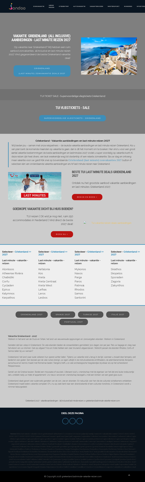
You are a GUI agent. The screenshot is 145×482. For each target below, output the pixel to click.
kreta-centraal (22, 454)
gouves (88, 446)
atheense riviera (33, 444)
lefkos (94, 454)
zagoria (109, 467)
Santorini (80, 297)
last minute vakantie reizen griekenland (37, 434)
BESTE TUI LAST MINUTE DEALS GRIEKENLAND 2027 (101, 174)
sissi (48, 464)
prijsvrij (85, 434)
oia (51, 459)
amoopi (92, 441)
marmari (29, 457)
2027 (16, 436)
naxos (127, 457)
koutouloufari (122, 452)
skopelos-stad (108, 464)
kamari (44, 449)
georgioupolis (73, 446)
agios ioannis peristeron (92, 439)
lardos (76, 454)
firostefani (35, 446)
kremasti (132, 452)
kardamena (84, 449)
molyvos (70, 457)
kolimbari (25, 452)
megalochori (14, 457)
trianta (43, 467)
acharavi (121, 436)
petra (18, 462)
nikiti (40, 459)
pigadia (24, 462)
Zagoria (115, 281)
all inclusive (58, 434)
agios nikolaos (109, 439)
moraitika (90, 457)
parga (65, 459)
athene (44, 444)
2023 (121, 434)
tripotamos (51, 467)
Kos (40, 273)
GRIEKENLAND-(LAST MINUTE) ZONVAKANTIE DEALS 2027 (42, 70)
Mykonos (80, 269)
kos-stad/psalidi (96, 452)
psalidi (93, 462)
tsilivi (66, 467)
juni (67, 436)
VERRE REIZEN (51, 6)
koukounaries (110, 452)
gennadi (55, 446)
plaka (31, 462)
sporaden (124, 464)
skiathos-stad (87, 464)
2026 (11, 436)
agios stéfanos (20, 441)
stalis (131, 464)
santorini (34, 464)
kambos (51, 449)
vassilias (73, 467)
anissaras (124, 441)
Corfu (5, 281)
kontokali (52, 452)
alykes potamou (64, 441)
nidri (28, 459)
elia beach (115, 444)
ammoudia (83, 441)
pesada (12, 462)
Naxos (79, 273)
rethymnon (112, 462)
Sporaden (117, 277)
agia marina (21, 439)
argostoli (15, 444)
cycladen (99, 444)
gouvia (95, 446)
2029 (27, 436)
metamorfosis (60, 457)
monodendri (80, 457)
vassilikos (81, 467)
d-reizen (76, 434)
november (103, 436)
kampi (67, 449)
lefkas (88, 454)
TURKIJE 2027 (90, 314)
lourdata (130, 454)
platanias (37, 462)
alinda (37, 441)
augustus (77, 436)
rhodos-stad (130, 462)
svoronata (22, 467)
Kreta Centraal (47, 281)
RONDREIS (128, 6)
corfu (92, 444)
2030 (32, 436)
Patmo (79, 285)
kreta (13, 454)
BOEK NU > (62, 234)
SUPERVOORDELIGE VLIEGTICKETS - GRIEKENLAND (72, 118)
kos (65, 452)
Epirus (6, 289)
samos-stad (25, 464)
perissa (123, 459)
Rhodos (79, 289)
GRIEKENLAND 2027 (32, 314)
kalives (28, 449)
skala (59, 464)
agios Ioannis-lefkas (73, 439)
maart (52, 436)
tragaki (36, 467)
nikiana (34, 459)
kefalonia (113, 449)
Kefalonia (44, 269)
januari (38, 436)
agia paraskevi (33, 439)
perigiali (116, 459)
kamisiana (60, 449)
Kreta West (45, 285)
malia (22, 457)
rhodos (121, 462)
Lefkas (42, 289)
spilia (117, 464)
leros (100, 454)
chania (74, 444)
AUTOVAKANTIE (79, 6)
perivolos (131, 459)
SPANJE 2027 (63, 314)
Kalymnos (8, 293)
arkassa (23, 444)
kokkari (17, 452)
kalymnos (36, 449)
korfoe (59, 452)
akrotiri (30, 441)
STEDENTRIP (64, 6)
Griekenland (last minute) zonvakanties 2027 (95, 160)
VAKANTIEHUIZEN (96, 6)
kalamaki (13, 449)
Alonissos (8, 269)
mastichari (38, 457)
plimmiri (66, 462)
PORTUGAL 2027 (73, 322)
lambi (71, 454)
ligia (111, 454)
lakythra (64, 454)
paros (77, 459)
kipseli (10, 452)
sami (10, 464)
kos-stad (71, 452)
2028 (22, 436)
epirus (130, 444)
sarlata (42, 464)
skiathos (77, 464)
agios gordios (45, 439)
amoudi (75, 441)
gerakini (63, 446)
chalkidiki (66, 444)
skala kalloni (67, 464)
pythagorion (102, 462)
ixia (130, 446)
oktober (95, 436)
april (58, 436)
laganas (56, 454)
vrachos (89, 467)
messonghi (48, 457)
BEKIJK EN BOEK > (87, 197)
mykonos (98, 457)
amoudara (101, 441)
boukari (58, 444)
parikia (71, 459)
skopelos (97, 464)
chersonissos (83, 444)
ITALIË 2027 (117, 314)
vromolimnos (99, 467)
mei (62, 436)
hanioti (102, 446)
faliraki (23, 446)
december (113, 436)
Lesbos (42, 297)
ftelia (49, 446)
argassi (133, 441)
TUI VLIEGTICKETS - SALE (72, 108)
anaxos (117, 441)
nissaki (46, 459)
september (86, 436)
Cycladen (8, 285)
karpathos (94, 449)
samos (16, 464)
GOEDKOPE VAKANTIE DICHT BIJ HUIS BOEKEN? (43, 209)
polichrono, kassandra (80, 462)
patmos (91, 459)
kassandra (104, 449)
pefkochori (99, 459)
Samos (79, 293)
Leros (41, 293)
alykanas (53, 441)
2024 (126, 434)
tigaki (30, 467)
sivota (53, 464)
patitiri (83, 459)
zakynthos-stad (129, 467)
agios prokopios (122, 439)
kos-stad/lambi (82, 452)
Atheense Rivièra (12, 273)
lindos (116, 454)
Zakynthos (117, 285)
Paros (78, 281)
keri (126, 449)
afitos (129, 436)
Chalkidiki (8, 277)
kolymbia (34, 452)
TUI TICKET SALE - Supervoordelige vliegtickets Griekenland (72, 96)
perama (108, 459)
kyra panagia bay (45, 454)
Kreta (41, 277)
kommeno (43, 452)
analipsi (109, 441)
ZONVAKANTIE (38, 6)
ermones (15, 446)
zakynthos (118, 467)
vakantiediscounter (110, 434)
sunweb (98, 434)
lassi (82, 454)
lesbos (105, 454)
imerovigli (118, 446)
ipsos (126, 446)
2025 (132, 434)
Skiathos (116, 269)
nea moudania (19, 459)
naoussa (120, 457)
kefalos (121, 449)
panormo (57, 459)
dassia (106, 444)
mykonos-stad (109, 457)
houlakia (109, 446)
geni (82, 446)
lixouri (123, 454)
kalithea (21, 449)
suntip (91, 434)
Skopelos (116, 273)
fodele (43, 446)
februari (46, 436)
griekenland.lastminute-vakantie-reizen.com (82, 476)
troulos (60, 467)
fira (28, 446)
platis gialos (47, 462)
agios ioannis (58, 439)
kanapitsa (75, 449)
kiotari (131, 449)
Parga (78, 277)
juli (71, 436)
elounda (123, 444)
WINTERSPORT (114, 6)
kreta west (33, 454)
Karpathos (8, 297)
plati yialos (58, 462)
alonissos (44, 441)
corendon (68, 434)
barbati (51, 444)
